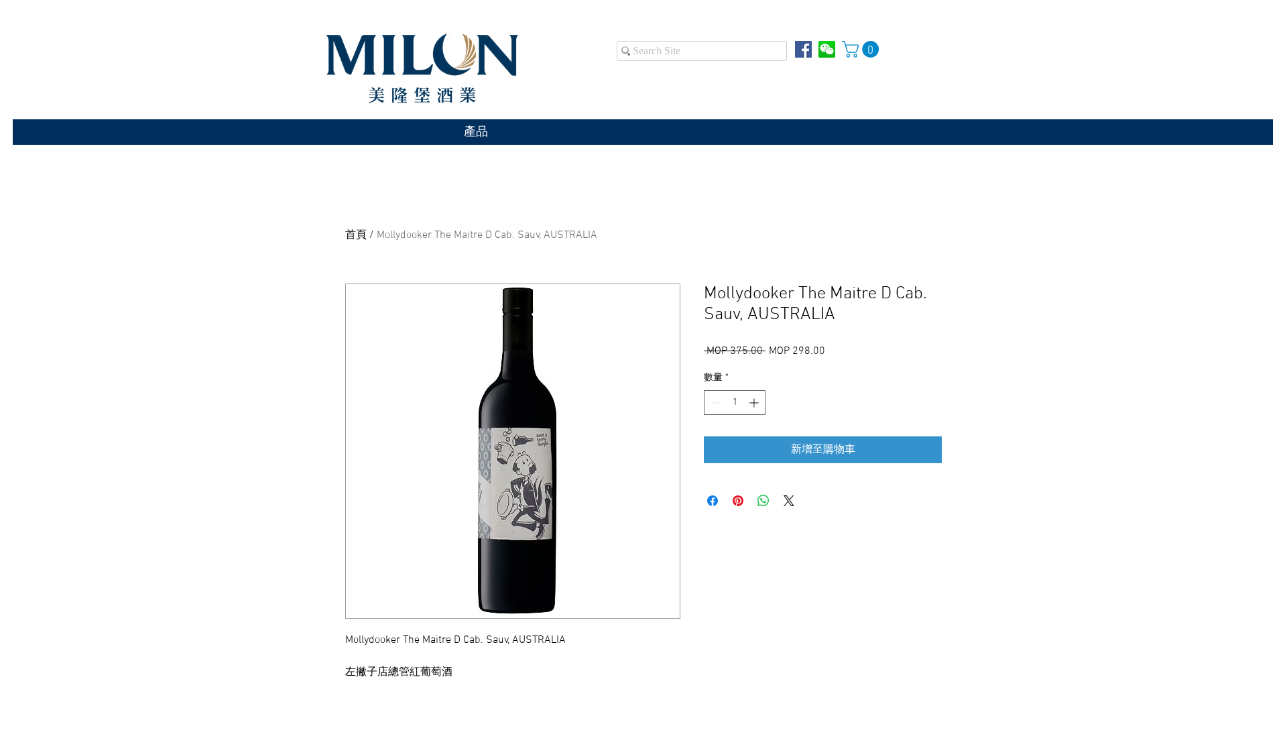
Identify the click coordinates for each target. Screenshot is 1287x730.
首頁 (356, 235)
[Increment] (755, 402)
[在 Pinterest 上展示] (738, 501)
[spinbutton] (735, 402)
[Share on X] (789, 501)
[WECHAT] (826, 49)
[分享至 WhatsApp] (763, 501)
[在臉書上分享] (712, 501)
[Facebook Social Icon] (803, 49)
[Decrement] (714, 402)
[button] (862, 49)
